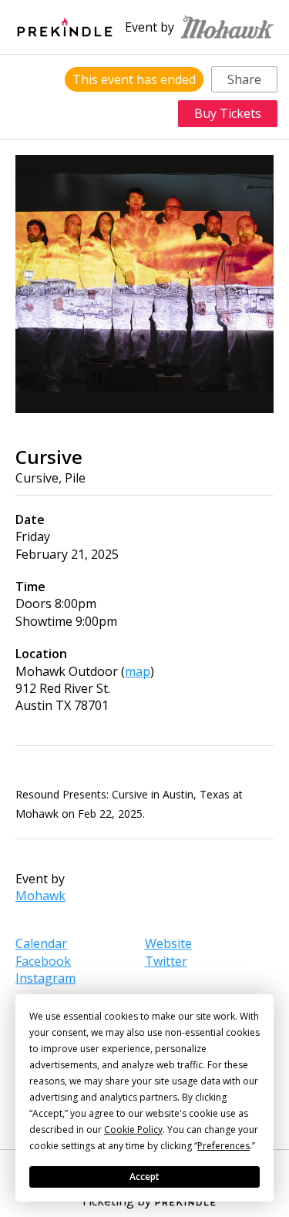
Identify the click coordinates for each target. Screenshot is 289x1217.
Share (244, 79)
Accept (144, 1176)
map (137, 671)
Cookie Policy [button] (133, 1129)
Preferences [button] (223, 1145)
